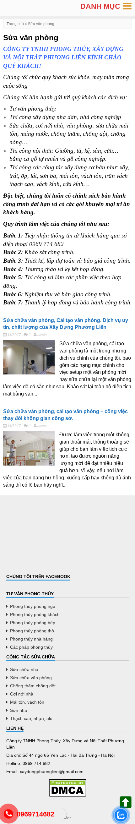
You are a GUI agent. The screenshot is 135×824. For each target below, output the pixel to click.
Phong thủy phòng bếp (32, 622)
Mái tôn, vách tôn (27, 702)
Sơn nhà (18, 710)
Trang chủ (15, 24)
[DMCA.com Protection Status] (67, 788)
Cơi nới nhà (21, 693)
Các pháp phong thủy (31, 647)
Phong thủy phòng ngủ (32, 606)
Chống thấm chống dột (33, 685)
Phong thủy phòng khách (35, 614)
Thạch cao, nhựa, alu (31, 718)
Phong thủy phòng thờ (32, 630)
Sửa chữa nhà (24, 669)
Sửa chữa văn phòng (31, 677)
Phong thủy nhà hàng (31, 638)
